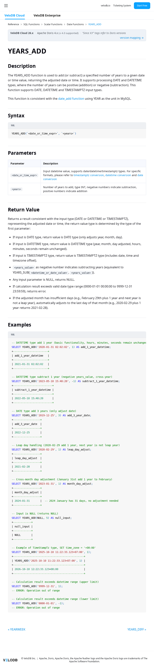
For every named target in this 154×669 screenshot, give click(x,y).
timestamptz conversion (89, 175)
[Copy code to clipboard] (143, 132)
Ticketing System (122, 5)
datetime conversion (118, 175)
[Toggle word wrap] (139, 341)
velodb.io (105, 5)
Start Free (142, 5)
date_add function (71, 99)
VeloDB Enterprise (47, 15)
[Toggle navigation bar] (6, 5)
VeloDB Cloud (15, 15)
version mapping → (132, 37)
